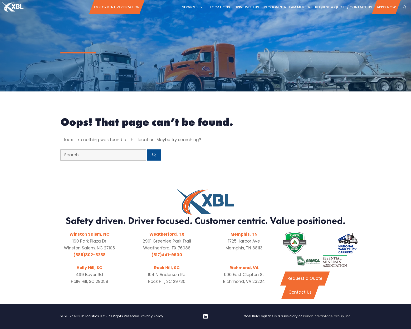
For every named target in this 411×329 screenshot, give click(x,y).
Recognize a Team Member (287, 7)
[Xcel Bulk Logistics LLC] (13, 7)
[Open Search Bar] (404, 7)
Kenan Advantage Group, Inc (327, 316)
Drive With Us (247, 7)
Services (189, 7)
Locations (220, 7)
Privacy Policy (152, 316)
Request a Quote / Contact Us (343, 7)
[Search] (154, 155)
